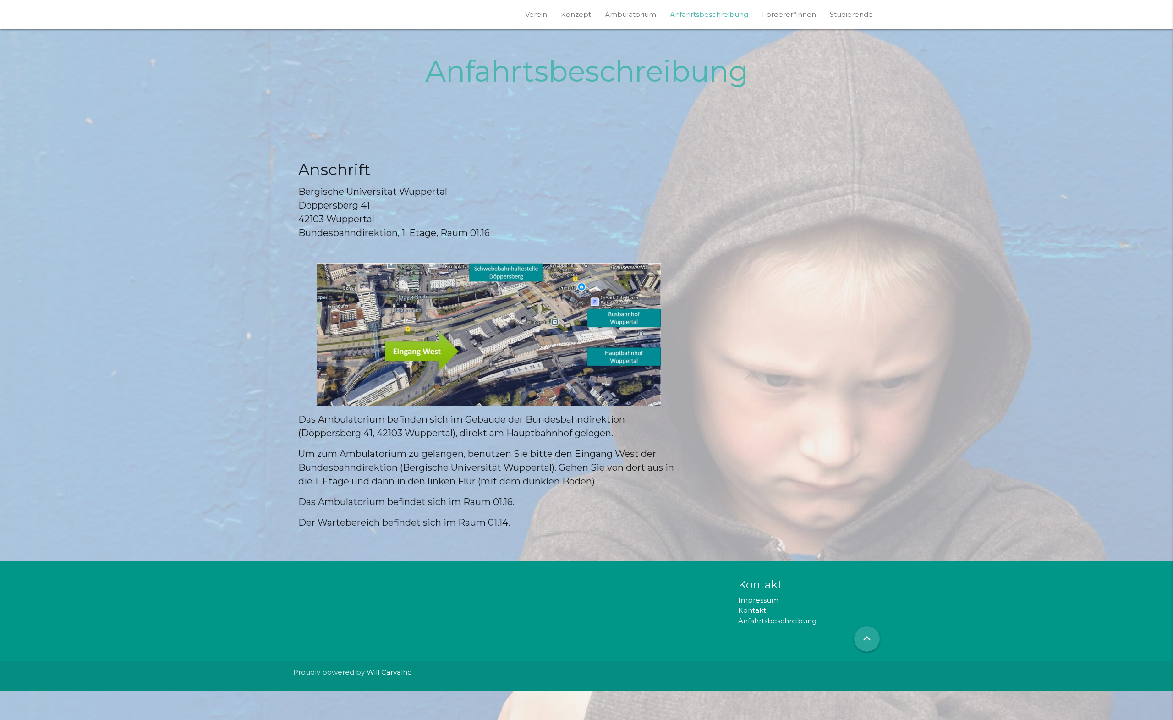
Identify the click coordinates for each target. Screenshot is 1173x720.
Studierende (851, 14)
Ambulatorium (630, 14)
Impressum (758, 600)
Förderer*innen (789, 14)
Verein (536, 14)
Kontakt (752, 610)
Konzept (576, 14)
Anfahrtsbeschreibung (709, 14)
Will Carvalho (389, 672)
